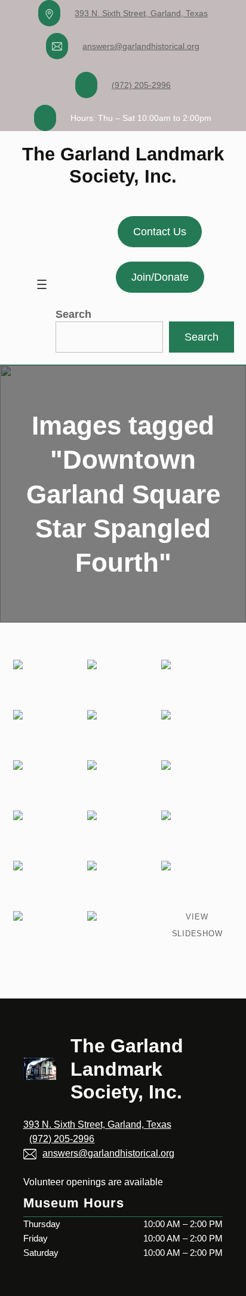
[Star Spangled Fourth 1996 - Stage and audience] (123, 784)
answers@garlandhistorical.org (140, 46)
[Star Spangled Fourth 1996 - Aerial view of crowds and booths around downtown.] (49, 834)
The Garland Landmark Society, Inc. (126, 1069)
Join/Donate (160, 277)
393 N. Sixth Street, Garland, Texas (141, 13)
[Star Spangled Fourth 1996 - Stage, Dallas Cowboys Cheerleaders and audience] (49, 734)
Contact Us (159, 232)
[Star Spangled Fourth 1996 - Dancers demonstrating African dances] (123, 684)
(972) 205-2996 (141, 85)
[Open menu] (42, 284)
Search (73, 314)
